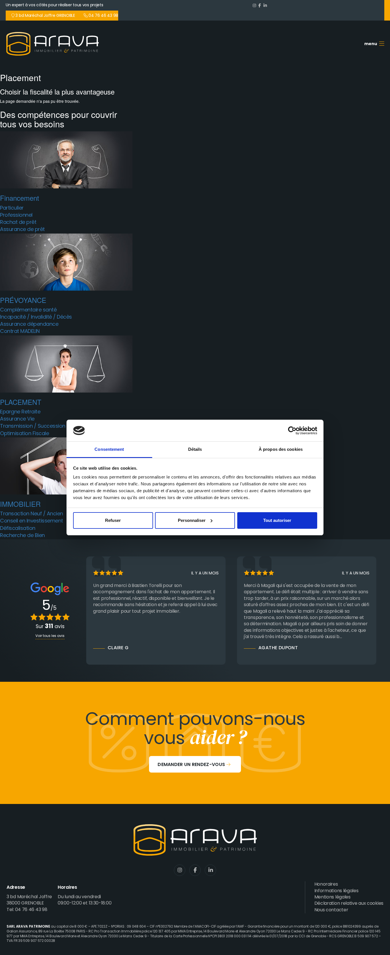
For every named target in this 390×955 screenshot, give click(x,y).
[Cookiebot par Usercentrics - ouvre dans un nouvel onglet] (292, 430)
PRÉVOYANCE (23, 300)
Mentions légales (332, 897)
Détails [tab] (195, 449)
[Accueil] (55, 43)
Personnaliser (192, 520)
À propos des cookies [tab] (281, 449)
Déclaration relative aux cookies (348, 903)
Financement (19, 198)
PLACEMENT (20, 402)
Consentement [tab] (109, 449)
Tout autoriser (277, 520)
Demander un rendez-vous (191, 765)
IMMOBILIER (20, 504)
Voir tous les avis (50, 636)
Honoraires (326, 884)
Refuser (113, 520)
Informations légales (336, 891)
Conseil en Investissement (31, 525)
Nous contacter (331, 910)
